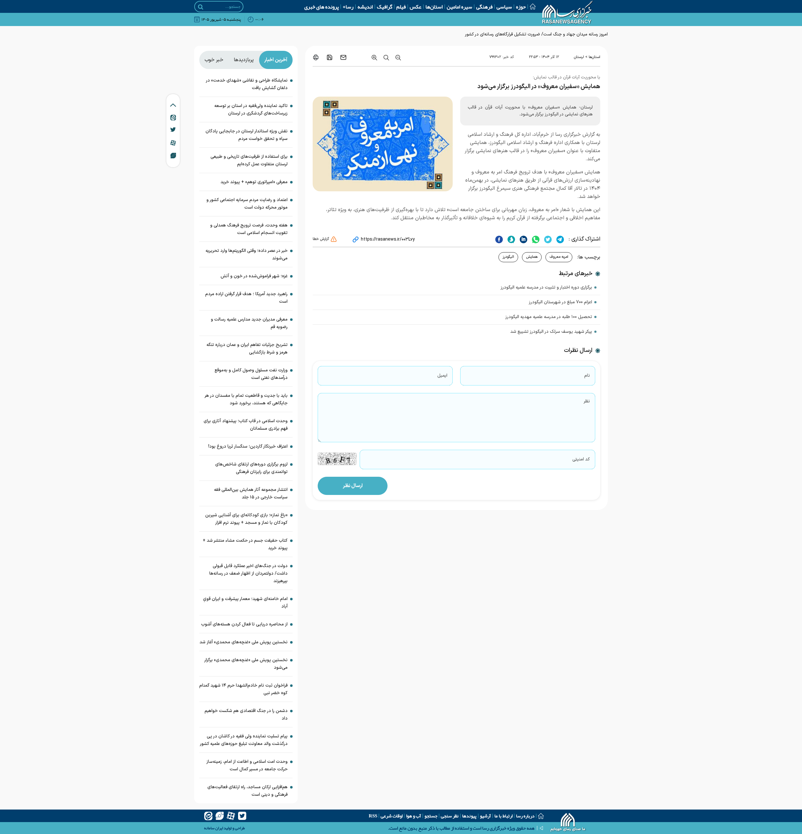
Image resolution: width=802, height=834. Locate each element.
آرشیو (485, 816)
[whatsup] (534, 239)
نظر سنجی (450, 816)
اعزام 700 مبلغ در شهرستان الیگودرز (560, 302)
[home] (568, 823)
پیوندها (469, 816)
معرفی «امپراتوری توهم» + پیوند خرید (254, 182)
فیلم (401, 6)
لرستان (579, 57)
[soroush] (510, 239)
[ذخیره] (329, 57)
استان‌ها (434, 6)
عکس (415, 6)
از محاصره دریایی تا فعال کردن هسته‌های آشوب (244, 624)
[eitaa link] (173, 117)
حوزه (521, 6)
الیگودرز (508, 257)
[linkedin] (522, 239)
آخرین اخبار (275, 60)
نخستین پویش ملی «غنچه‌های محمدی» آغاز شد (244, 642)
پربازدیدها (244, 60)
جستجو (430, 816)
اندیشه (365, 6)
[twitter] (547, 239)
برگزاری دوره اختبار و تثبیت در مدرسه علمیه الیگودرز (546, 287)
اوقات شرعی (392, 816)
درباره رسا (525, 816)
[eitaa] (208, 815)
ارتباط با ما (503, 816)
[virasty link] (173, 155)
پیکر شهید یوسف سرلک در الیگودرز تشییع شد (551, 331)
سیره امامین (459, 6)
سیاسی (504, 6)
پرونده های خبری (321, 6)
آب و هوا (413, 816)
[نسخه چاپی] (316, 57)
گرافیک (384, 6)
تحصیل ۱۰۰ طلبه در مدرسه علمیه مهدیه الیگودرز (548, 317)
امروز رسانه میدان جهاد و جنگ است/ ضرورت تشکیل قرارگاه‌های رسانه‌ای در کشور (536, 34)
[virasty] (219, 815)
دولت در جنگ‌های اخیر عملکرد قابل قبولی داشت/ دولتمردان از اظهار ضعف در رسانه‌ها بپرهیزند (248, 573)
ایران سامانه (213, 828)
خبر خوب (214, 60)
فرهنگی (484, 6)
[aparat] (231, 815)
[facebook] (499, 239)
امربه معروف (558, 257)
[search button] (200, 7)
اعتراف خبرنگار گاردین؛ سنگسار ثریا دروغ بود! (248, 446)
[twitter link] (173, 129)
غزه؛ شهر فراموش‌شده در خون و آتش (254, 276)
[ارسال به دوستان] (343, 57)
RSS (373, 816)
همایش (532, 257)
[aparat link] (173, 142)
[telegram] (559, 239)
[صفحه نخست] (531, 6)
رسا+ (348, 6)
